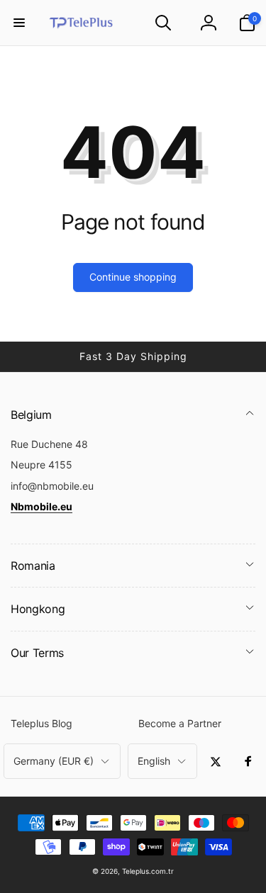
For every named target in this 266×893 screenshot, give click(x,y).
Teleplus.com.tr (148, 871)
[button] (19, 22)
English (154, 761)
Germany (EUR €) (53, 761)
